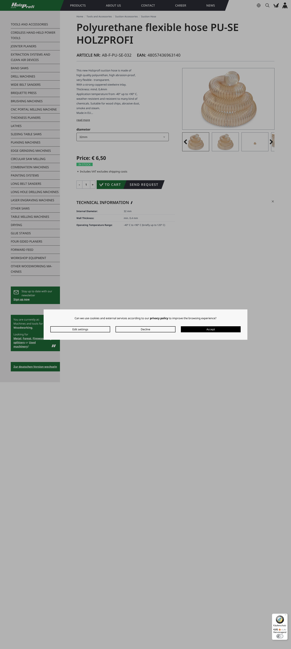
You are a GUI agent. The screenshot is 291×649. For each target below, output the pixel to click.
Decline (145, 329)
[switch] (280, 636)
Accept (210, 329)
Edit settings (80, 329)
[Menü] (286, 616)
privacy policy (159, 318)
